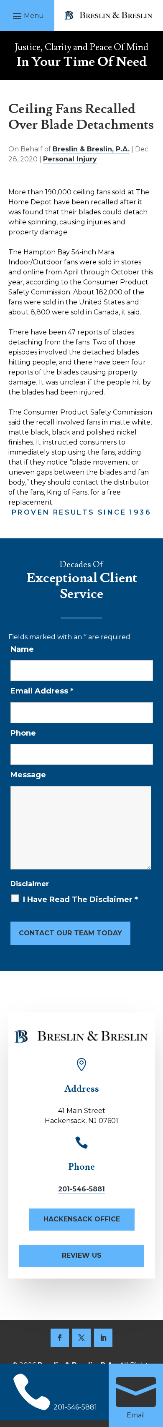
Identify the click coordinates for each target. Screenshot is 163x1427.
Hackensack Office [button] (81, 1219)
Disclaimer (29, 884)
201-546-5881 (81, 1189)
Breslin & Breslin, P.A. (91, 149)
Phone (23, 733)
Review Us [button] (82, 1255)
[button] (27, 16)
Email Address (42, 691)
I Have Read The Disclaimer (80, 899)
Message (28, 774)
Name (22, 649)
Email (136, 1415)
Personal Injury (70, 159)
